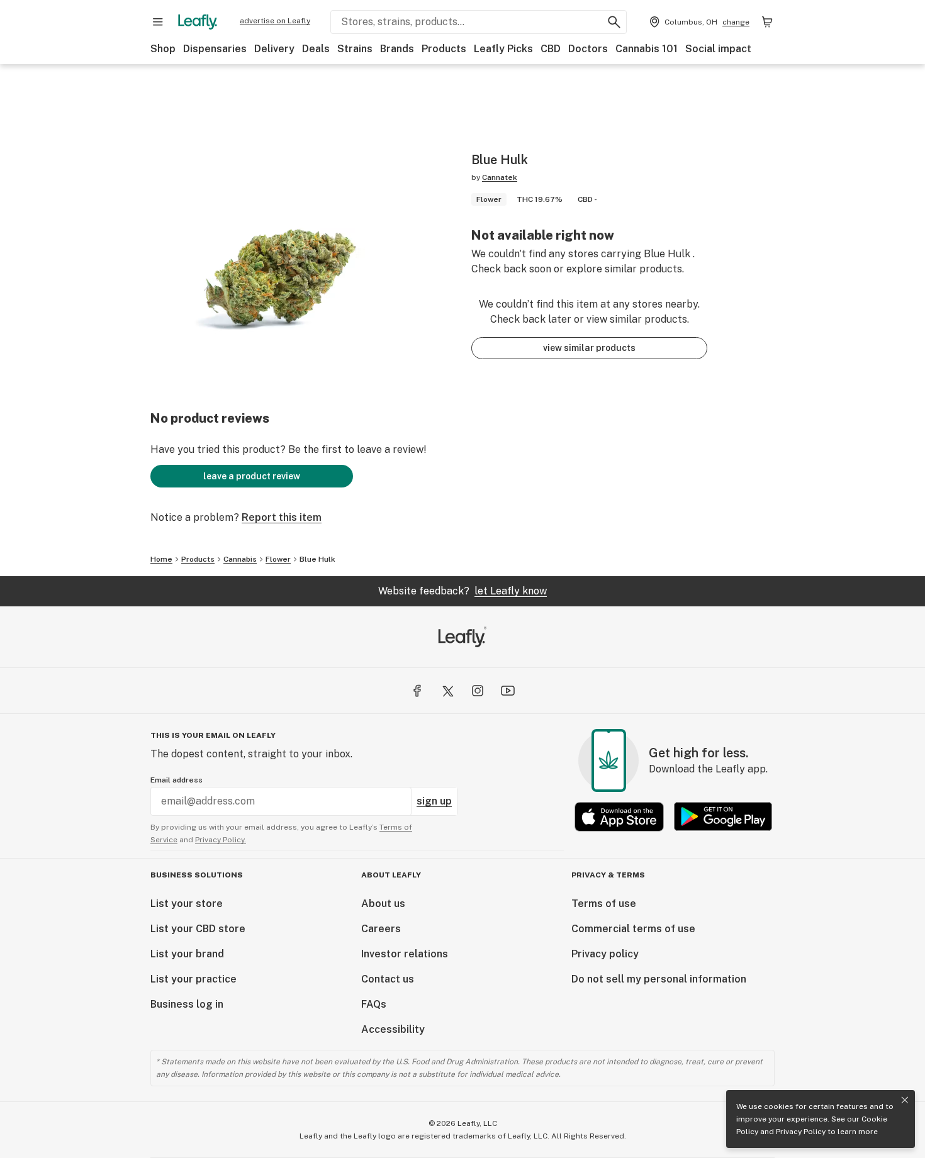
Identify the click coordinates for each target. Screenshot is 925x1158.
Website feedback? (462, 591)
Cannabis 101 (646, 49)
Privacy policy (605, 954)
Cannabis (240, 559)
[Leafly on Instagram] (477, 690)
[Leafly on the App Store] (619, 817)
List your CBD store (197, 929)
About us (383, 904)
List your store (186, 904)
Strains (355, 49)
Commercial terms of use (633, 929)
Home (161, 559)
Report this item (282, 517)
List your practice (193, 979)
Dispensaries (215, 49)
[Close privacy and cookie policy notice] (905, 1100)
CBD (551, 49)
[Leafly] (198, 22)
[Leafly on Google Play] (723, 817)
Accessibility (393, 1029)
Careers (381, 929)
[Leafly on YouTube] (508, 690)
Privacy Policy (801, 1131)
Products (444, 49)
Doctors (588, 49)
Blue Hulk (317, 559)
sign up (434, 801)
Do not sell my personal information (658, 979)
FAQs (373, 1004)
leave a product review (251, 476)
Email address (176, 780)
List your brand (187, 954)
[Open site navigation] (157, 22)
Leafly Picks (503, 49)
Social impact (718, 49)
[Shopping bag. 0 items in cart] (767, 22)
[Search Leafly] (614, 22)
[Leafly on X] (447, 690)
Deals (316, 49)
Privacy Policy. (220, 839)
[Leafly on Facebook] (417, 690)
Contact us (387, 979)
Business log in (186, 1004)
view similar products (589, 348)
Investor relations (404, 954)
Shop (163, 49)
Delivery (274, 49)
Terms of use (603, 904)
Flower (278, 559)
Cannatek (499, 177)
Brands (397, 49)
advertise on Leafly (275, 20)
